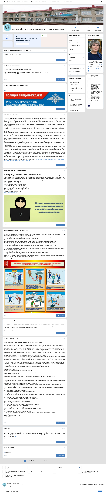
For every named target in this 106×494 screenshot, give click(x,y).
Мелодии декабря (9, 447)
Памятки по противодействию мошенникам (16, 85)
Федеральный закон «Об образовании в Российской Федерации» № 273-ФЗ (76, 104)
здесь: (17, 258)
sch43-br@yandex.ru (98, 68)
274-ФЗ (71, 90)
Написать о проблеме (22, 43)
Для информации (74, 84)
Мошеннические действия (11, 321)
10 (44, 460)
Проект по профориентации (11, 114)
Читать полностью (61, 60)
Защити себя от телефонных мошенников (15, 170)
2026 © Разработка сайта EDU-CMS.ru (10, 491)
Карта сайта (101, 484)
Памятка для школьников (11, 338)
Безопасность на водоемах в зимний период (16, 230)
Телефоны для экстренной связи (12, 65)
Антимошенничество (74, 82)
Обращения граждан (67, 1)
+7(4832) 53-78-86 (99, 64)
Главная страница (83, 484)
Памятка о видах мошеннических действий (76, 88)
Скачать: (6, 55)
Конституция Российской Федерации (75, 100)
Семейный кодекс (74, 110)
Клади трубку (7, 428)
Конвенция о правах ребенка (76, 108)
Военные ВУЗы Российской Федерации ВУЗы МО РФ (18, 50)
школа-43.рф (100, 70)
